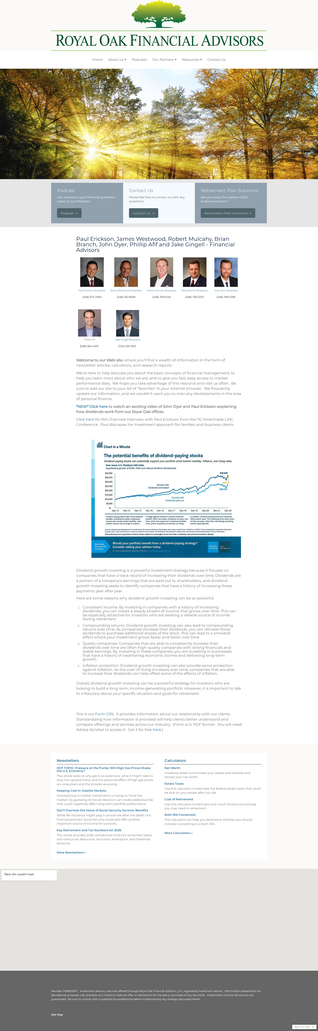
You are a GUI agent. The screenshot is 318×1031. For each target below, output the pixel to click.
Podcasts (139, 60)
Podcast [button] (67, 213)
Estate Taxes (174, 783)
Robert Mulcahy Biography (161, 290)
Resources (190, 60)
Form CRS (104, 714)
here (157, 729)
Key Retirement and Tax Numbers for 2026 (89, 830)
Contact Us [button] (142, 213)
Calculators (175, 760)
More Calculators (179, 833)
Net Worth (172, 768)
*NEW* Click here (92, 406)
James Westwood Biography (126, 290)
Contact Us (216, 60)
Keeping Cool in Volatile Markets (81, 790)
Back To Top (302, 1026)
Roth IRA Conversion (180, 815)
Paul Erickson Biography (91, 290)
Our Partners (163, 60)
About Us (115, 60)
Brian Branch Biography (194, 290)
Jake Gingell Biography (127, 339)
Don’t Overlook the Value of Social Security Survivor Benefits (102, 810)
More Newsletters (71, 852)
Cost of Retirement (179, 799)
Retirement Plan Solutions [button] (226, 213)
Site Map (57, 1014)
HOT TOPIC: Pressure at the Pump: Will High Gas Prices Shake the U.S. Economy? (104, 769)
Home (97, 60)
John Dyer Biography (226, 290)
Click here (85, 419)
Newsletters (68, 760)
